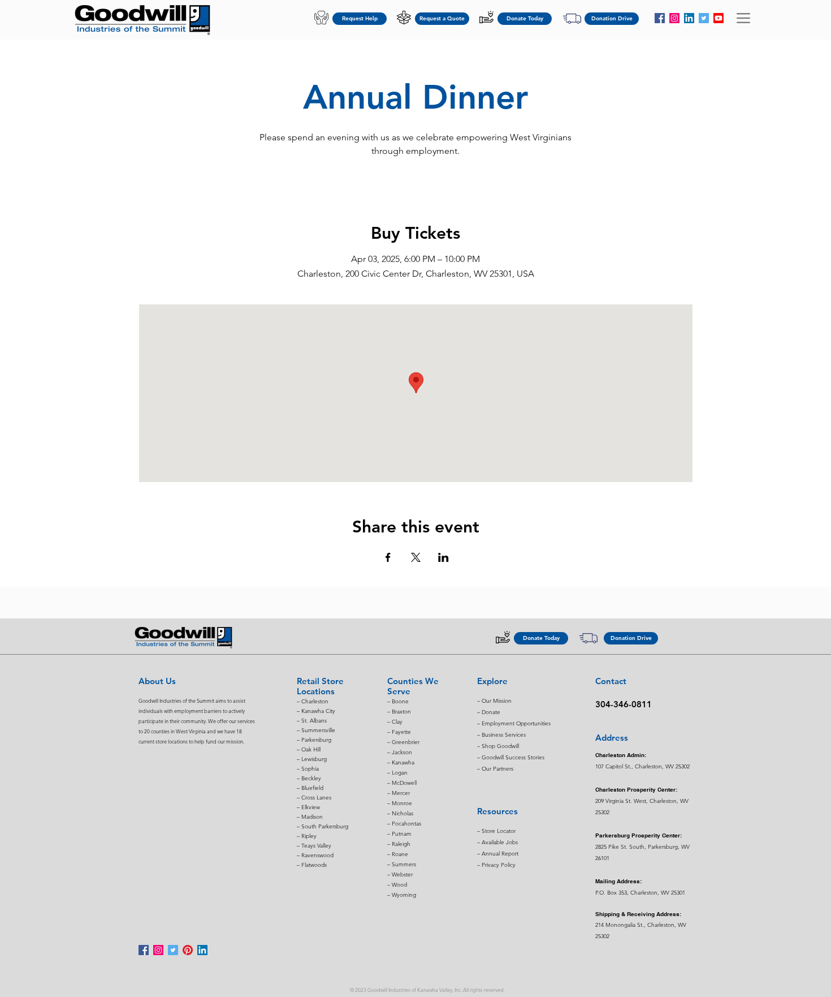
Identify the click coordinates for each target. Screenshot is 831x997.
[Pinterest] (188, 950)
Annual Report (500, 853)
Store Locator (499, 831)
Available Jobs (500, 842)
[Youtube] (718, 18)
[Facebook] (660, 18)
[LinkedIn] (689, 18)
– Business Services (501, 734)
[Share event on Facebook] (388, 557)
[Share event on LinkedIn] (443, 557)
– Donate (488, 712)
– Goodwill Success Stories (510, 757)
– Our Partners (495, 768)
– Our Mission (494, 700)
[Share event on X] (415, 557)
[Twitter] (704, 18)
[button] (743, 18)
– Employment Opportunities (514, 723)
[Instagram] (674, 18)
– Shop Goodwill (498, 746)
